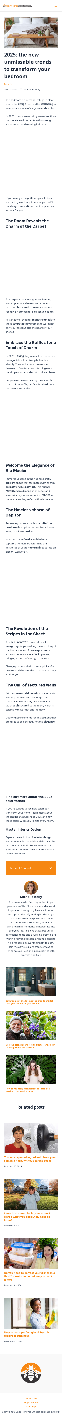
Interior (8, 84)
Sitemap (31, 1406)
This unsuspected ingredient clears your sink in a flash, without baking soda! (30, 1158)
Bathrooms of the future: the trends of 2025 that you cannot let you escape (29, 1002)
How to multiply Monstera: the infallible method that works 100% (28, 1090)
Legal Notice (31, 1402)
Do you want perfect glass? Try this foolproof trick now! (26, 1334)
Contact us (31, 1398)
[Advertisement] (31, 161)
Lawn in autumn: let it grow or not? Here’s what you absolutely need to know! (27, 1217)
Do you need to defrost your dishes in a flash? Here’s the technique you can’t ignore (29, 1276)
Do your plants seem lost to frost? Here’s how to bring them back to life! (30, 1046)
